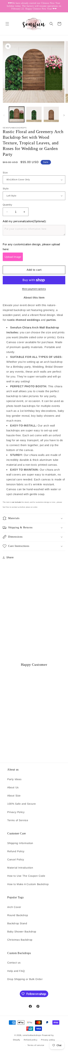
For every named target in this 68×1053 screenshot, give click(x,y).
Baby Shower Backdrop (21, 931)
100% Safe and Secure (21, 803)
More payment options (34, 289)
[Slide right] (64, 115)
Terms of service (35, 1045)
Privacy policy (48, 1040)
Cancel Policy (15, 859)
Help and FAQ (16, 970)
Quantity (7, 204)
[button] (7, 24)
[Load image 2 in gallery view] (34, 114)
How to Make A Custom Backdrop (28, 884)
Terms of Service (17, 820)
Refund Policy (15, 851)
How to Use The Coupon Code (26, 875)
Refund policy (30, 1040)
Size (5, 172)
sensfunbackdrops (32, 1035)
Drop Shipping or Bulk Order (25, 979)
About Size (14, 795)
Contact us (14, 962)
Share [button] (10, 557)
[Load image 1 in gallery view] (16, 114)
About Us (13, 787)
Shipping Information (20, 843)
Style (6, 188)
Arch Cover (14, 907)
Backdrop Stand (17, 923)
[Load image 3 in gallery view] (51, 114)
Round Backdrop (17, 915)
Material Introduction (20, 867)
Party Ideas (14, 779)
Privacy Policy (15, 812)
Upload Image (13, 256)
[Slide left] (4, 115)
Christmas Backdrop (19, 939)
